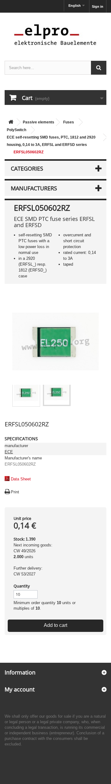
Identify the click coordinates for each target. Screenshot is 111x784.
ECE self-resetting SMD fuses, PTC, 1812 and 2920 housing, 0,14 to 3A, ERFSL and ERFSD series (51, 141)
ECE (9, 452)
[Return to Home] (11, 122)
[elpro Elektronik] (55, 34)
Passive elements (38, 122)
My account (20, 689)
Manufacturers (34, 188)
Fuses (68, 122)
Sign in (97, 6)
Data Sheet (21, 479)
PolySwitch (16, 130)
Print (15, 492)
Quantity (22, 586)
